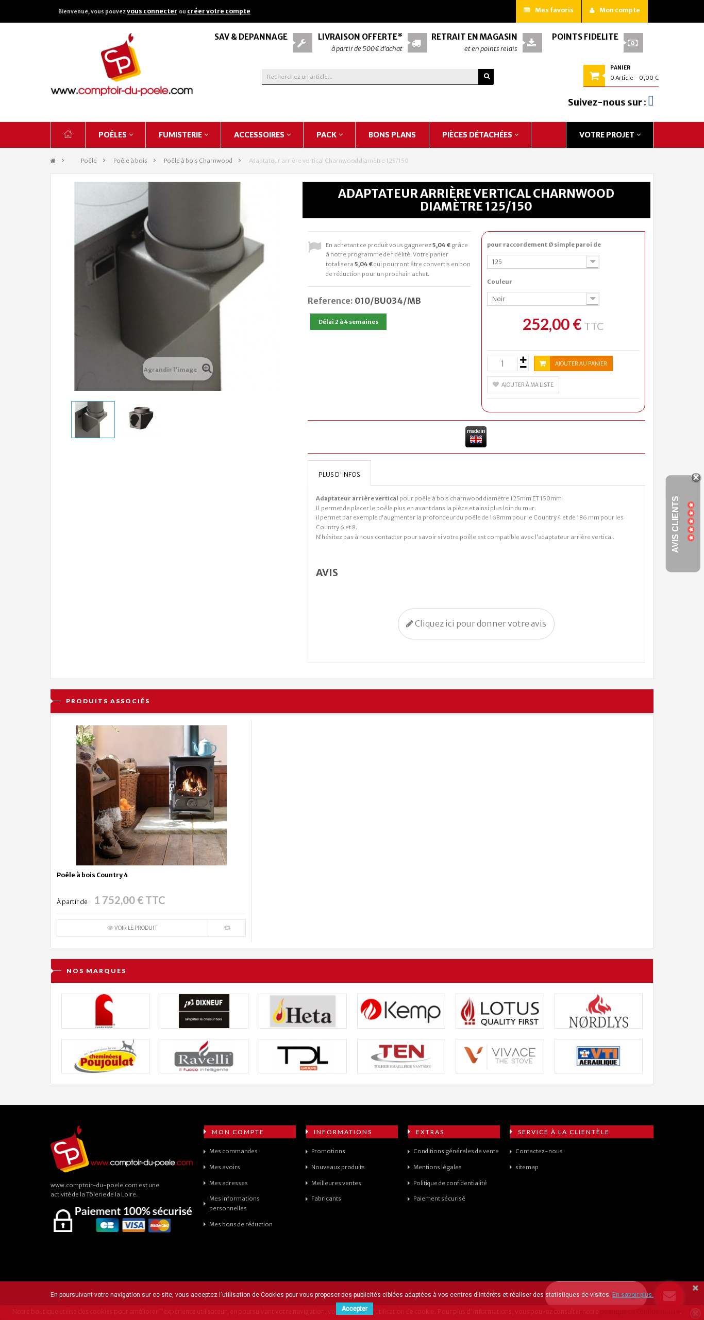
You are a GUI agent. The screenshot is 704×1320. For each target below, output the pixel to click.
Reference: (330, 301)
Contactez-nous (539, 1151)
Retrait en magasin (474, 37)
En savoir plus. (632, 1294)
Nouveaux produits (338, 1167)
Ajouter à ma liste (527, 384)
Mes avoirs (224, 1167)
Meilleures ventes (336, 1183)
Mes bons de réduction (241, 1224)
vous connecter (152, 11)
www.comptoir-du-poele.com (94, 1185)
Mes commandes (233, 1151)
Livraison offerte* (360, 37)
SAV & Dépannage (251, 37)
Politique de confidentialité (450, 1183)
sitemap (527, 1167)
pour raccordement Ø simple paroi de (544, 244)
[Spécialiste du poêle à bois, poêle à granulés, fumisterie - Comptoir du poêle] (122, 64)
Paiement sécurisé (439, 1198)
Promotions (328, 1151)
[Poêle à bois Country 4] (151, 794)
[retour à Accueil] (53, 161)
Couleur (500, 281)
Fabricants (326, 1198)
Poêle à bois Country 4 (92, 875)
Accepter (354, 1308)
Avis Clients (675, 524)
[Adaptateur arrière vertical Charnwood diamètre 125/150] (93, 419)
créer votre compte (218, 11)
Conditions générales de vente (456, 1151)
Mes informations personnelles (234, 1203)
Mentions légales (437, 1167)
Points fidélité (585, 37)
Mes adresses (228, 1183)
